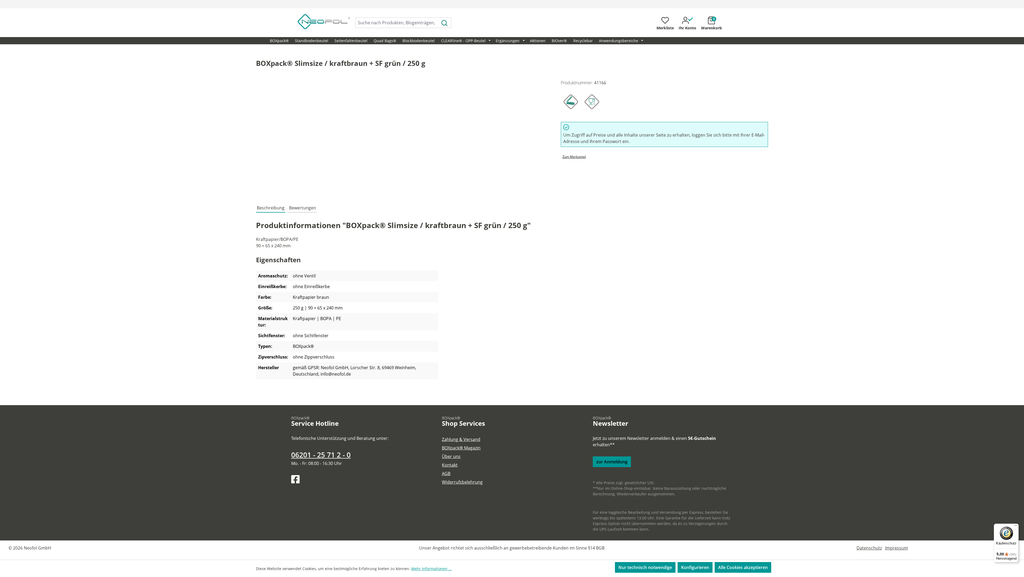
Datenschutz (869, 548)
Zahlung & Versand (461, 439)
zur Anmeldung (611, 462)
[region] (403, 136)
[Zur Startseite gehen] (318, 21)
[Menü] (1015, 527)
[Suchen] (444, 22)
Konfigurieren (695, 567)
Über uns (451, 456)
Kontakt (450, 465)
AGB (446, 473)
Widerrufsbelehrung (462, 482)
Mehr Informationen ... (431, 568)
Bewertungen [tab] (302, 208)
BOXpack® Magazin (461, 448)
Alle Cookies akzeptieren (743, 567)
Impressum (896, 548)
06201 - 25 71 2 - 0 (321, 455)
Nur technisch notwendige (645, 567)
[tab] (270, 208)
